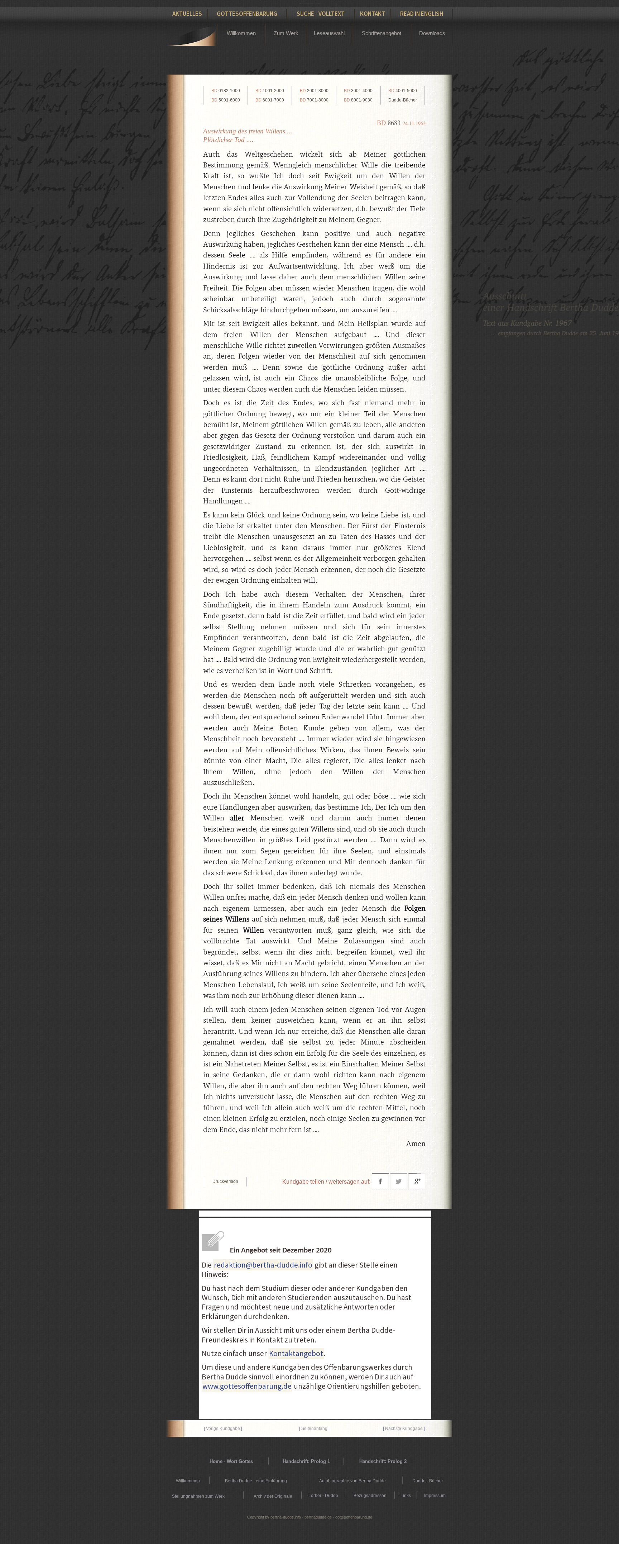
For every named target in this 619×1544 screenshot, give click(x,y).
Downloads (432, 33)
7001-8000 (314, 100)
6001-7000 (269, 100)
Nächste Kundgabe (404, 1428)
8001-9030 (358, 100)
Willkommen (241, 33)
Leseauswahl (329, 33)
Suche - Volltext (321, 14)
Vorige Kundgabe (223, 1428)
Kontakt (372, 14)
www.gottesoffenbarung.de (247, 1386)
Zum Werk (286, 33)
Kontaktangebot (296, 1353)
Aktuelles (187, 14)
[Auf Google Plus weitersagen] (416, 1188)
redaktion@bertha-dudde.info (263, 1265)
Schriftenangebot (381, 33)
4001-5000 (402, 90)
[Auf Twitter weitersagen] (398, 1188)
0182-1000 (225, 90)
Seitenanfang (314, 1428)
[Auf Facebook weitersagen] (380, 1188)
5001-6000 (225, 100)
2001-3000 (314, 90)
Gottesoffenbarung (247, 14)
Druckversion (225, 1181)
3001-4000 (358, 90)
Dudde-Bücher (402, 100)
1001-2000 (269, 90)
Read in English (421, 14)
